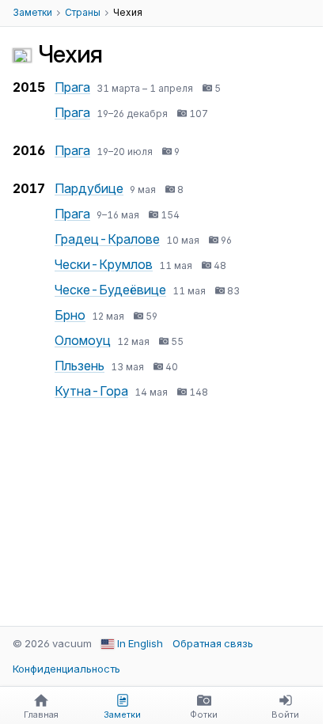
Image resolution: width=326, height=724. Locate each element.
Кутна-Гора (91, 391)
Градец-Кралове (107, 239)
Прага (72, 87)
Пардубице (89, 188)
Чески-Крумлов (104, 264)
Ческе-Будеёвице (110, 290)
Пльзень (79, 365)
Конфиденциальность (66, 668)
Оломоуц (83, 340)
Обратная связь (212, 643)
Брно (70, 315)
